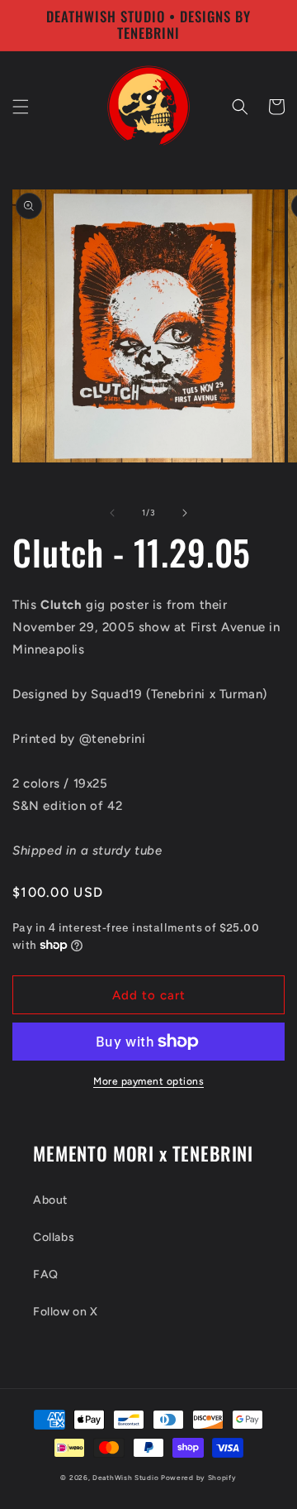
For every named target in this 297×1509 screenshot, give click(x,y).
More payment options (148, 1081)
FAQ (46, 1274)
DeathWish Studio (125, 1477)
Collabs (53, 1237)
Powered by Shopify (199, 1477)
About (50, 1200)
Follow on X (65, 1312)
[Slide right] (185, 513)
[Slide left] (112, 513)
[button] (20, 107)
